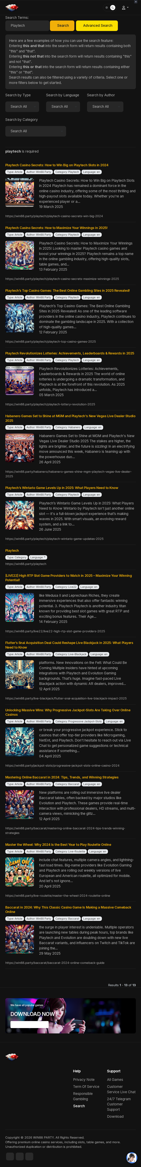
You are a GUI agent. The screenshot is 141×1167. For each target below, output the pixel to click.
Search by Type (18, 95)
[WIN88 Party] (12, 7)
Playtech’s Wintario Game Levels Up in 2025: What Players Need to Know (61, 488)
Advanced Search (97, 25)
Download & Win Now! (29, 1024)
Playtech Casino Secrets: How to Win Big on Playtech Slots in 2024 (57, 165)
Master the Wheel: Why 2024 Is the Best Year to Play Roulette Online (58, 845)
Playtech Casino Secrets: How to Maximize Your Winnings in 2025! (56, 228)
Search (63, 25)
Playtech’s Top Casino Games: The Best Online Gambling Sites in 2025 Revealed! (67, 290)
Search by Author (101, 95)
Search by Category (21, 119)
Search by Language (62, 95)
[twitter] (20, 1157)
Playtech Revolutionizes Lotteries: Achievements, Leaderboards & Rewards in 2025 (69, 353)
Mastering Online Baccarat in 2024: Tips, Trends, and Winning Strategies (62, 777)
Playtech (12, 550)
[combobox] (27, 25)
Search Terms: (17, 17)
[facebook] (10, 1157)
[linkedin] (29, 1157)
